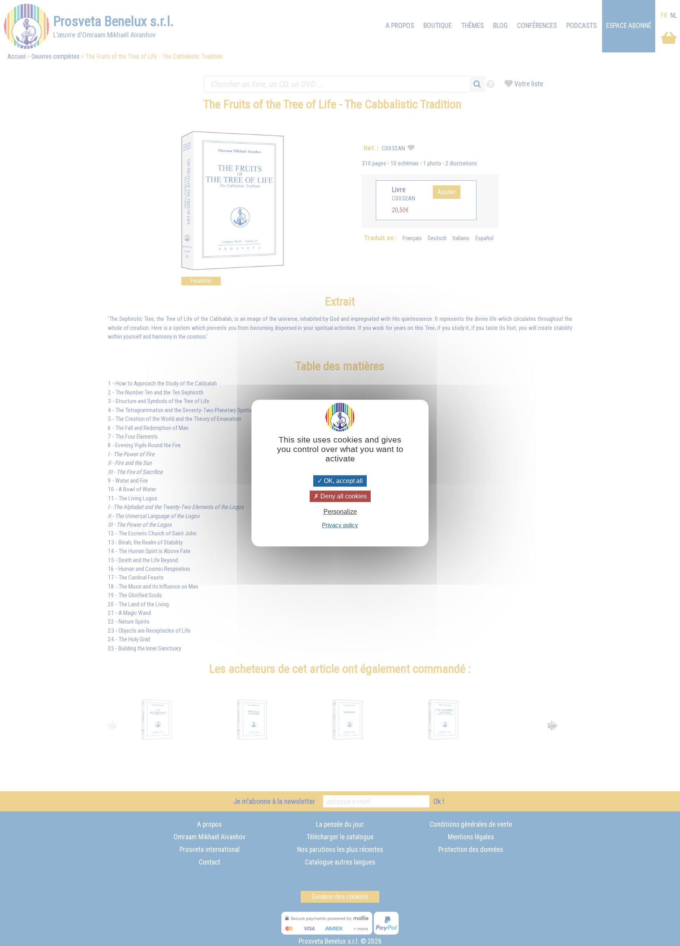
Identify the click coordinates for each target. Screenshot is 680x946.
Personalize (340, 511)
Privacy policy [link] (340, 525)
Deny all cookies (343, 496)
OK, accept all (342, 481)
